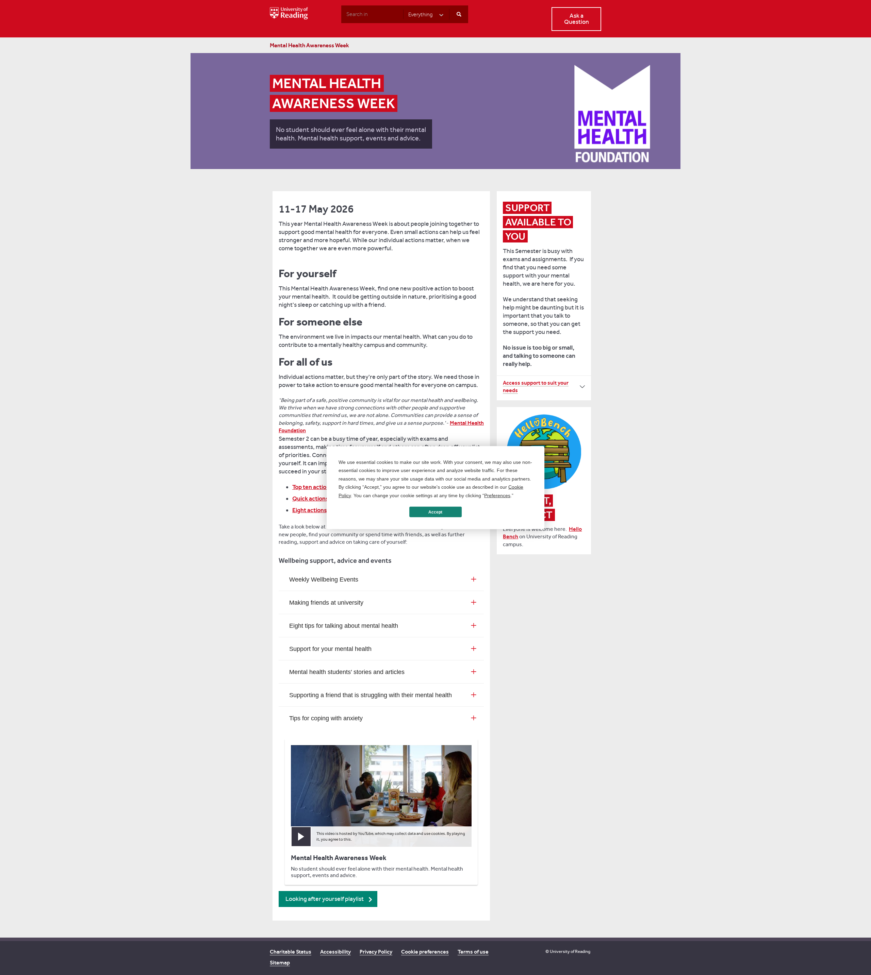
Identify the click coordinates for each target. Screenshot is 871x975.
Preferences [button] (497, 495)
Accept (435, 511)
